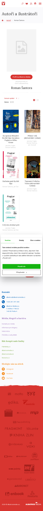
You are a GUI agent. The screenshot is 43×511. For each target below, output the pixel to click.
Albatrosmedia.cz (8, 350)
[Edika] (13, 402)
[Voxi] (30, 444)
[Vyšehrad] (15, 444)
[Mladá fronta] (29, 469)
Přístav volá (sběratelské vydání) (32, 137)
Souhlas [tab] (8, 240)
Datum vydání (9, 98)
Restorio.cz (6, 358)
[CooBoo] (9, 394)
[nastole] (29, 402)
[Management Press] (34, 413)
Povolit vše (21, 266)
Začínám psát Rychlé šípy (10, 182)
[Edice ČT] (8, 456)
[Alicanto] (32, 428)
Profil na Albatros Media (21, 77)
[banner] (4, 4)
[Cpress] (21, 413)
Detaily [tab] (21, 240)
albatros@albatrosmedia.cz (15, 297)
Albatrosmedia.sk (8, 354)
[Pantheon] (35, 456)
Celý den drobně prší (10, 225)
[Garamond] (14, 479)
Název (6, 102)
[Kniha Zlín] (21, 435)
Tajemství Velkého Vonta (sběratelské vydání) (32, 183)
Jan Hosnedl (32, 145)
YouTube (9, 378)
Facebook (9, 374)
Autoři (8, 20)
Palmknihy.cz (6, 347)
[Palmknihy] (21, 456)
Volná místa (6, 331)
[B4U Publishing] (21, 422)
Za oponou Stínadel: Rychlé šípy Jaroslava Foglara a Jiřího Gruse (10, 139)
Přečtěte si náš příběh (9, 335)
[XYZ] (31, 394)
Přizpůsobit (20, 272)
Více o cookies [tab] (35, 240)
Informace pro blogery (9, 328)
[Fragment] (13, 428)
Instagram (10, 369)
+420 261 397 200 (12, 302)
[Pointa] (14, 469)
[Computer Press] (8, 413)
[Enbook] (14, 494)
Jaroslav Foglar (10, 145)
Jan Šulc (16, 187)
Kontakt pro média (8, 324)
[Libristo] (31, 479)
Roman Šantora (10, 147)
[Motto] (19, 394)
